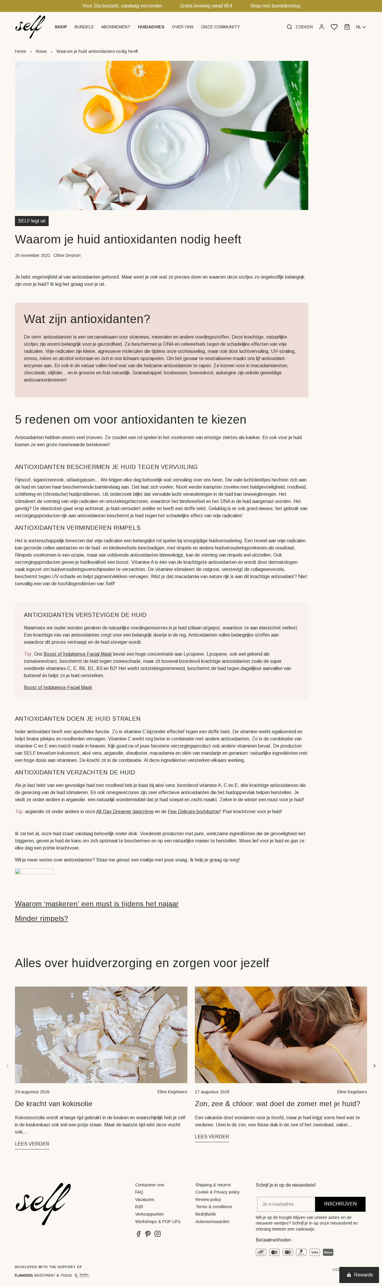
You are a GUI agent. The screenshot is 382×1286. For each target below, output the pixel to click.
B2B (139, 1206)
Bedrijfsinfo (205, 1214)
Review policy (208, 1199)
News (41, 51)
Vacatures (144, 1199)
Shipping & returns (213, 1184)
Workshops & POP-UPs (158, 1221)
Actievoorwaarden (212, 1221)
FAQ (139, 1192)
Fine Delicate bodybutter (194, 811)
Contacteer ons (149, 1184)
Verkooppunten (149, 1214)
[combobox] (361, 27)
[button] (62, 27)
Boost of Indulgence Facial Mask (78, 654)
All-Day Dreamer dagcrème (125, 811)
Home (20, 51)
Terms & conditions (213, 1206)
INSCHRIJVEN (340, 1203)
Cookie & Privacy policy (217, 1192)
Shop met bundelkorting (275, 5)
